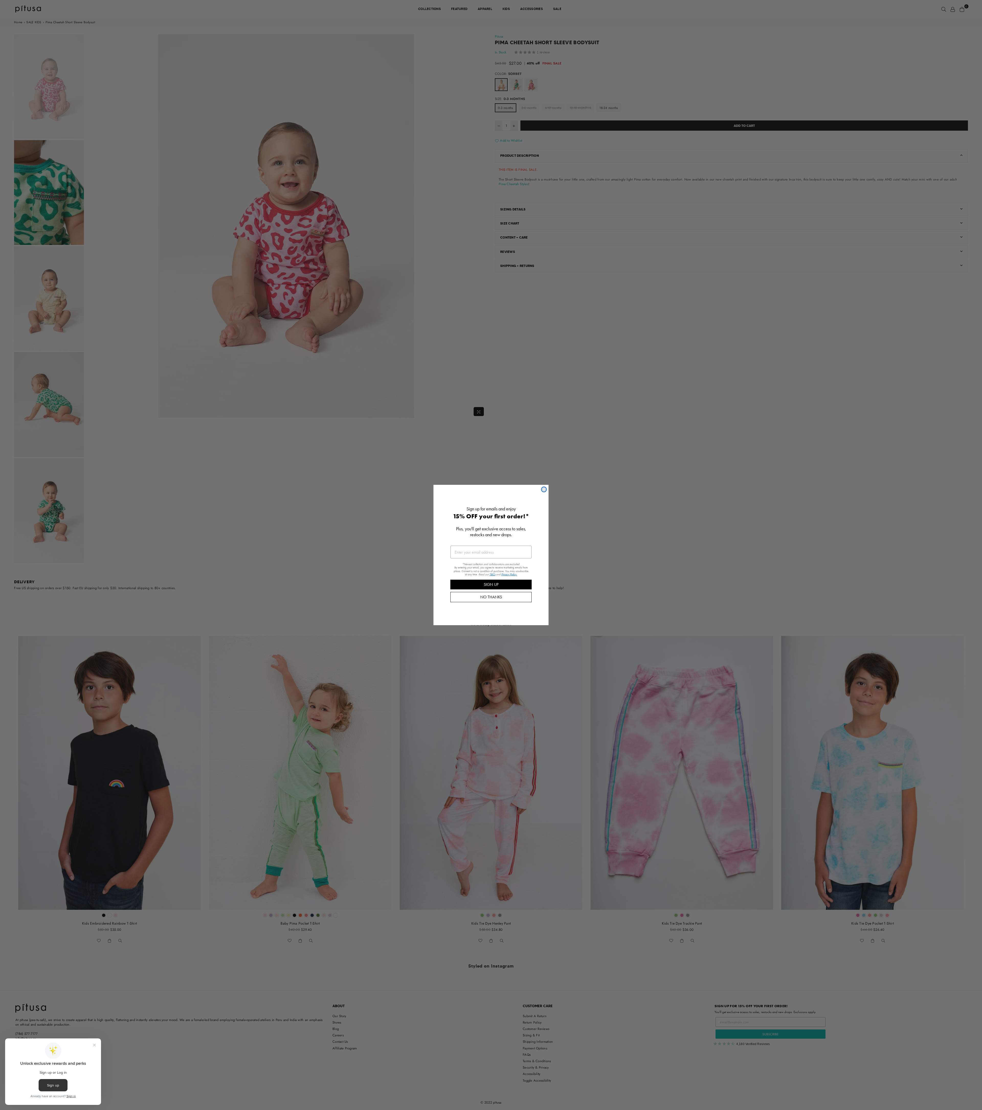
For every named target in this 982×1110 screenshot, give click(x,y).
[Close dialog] (543, 489)
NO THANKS (491, 597)
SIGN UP (491, 584)
